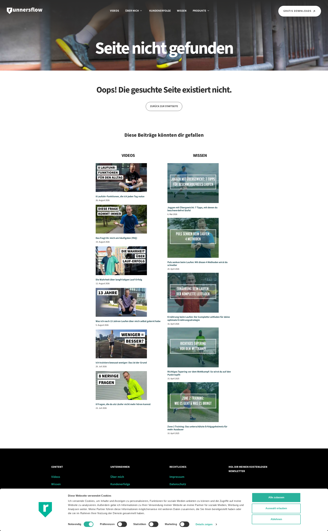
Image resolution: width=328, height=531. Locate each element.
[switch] (122, 524)
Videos (114, 11)
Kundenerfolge (160, 11)
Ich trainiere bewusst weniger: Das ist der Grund (121, 362)
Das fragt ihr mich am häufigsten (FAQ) (116, 238)
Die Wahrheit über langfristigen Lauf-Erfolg (119, 279)
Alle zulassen (276, 497)
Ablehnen (276, 519)
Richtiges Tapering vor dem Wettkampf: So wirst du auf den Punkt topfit (199, 373)
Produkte (199, 11)
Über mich (132, 11)
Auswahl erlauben (276, 508)
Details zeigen (204, 524)
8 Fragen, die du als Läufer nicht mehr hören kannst (123, 404)
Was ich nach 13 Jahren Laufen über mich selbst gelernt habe (128, 321)
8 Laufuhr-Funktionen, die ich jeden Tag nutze (120, 196)
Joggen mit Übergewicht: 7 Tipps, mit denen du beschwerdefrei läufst (192, 209)
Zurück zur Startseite (164, 106)
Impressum (176, 477)
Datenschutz (177, 484)
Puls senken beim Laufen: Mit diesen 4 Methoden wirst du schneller (197, 263)
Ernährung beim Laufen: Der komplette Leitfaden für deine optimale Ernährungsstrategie (198, 318)
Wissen (182, 11)
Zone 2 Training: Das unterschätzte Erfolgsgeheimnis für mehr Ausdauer (197, 428)
